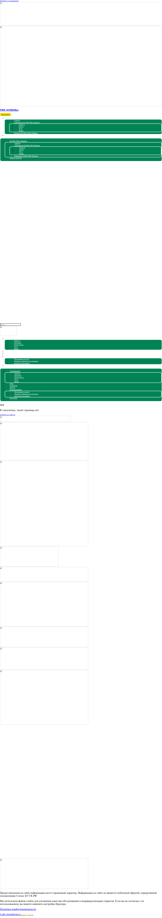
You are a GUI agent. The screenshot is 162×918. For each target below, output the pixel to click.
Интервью (17, 343)
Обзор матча (18, 345)
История (9, 365)
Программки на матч (21, 359)
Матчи (21, 127)
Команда (9, 353)
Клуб (7, 351)
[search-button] (81, 322)
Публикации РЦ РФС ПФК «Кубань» (27, 122)
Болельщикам (11, 357)
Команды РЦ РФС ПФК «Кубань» (26, 133)
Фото (20, 129)
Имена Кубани (11, 135)
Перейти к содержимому (9, 1)
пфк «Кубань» (9, 110)
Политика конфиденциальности (18, 909)
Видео (21, 131)
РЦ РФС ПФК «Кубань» (14, 118)
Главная (17, 120)
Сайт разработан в (16, 914)
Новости (22, 125)
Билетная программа (22, 363)
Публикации (11, 338)
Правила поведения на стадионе (26, 361)
